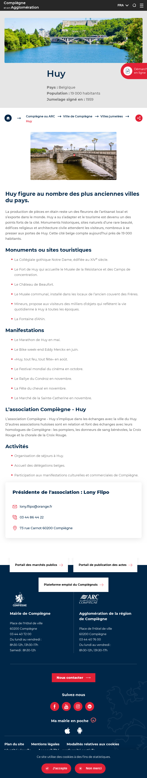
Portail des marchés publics (36, 565)
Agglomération (21, 5)
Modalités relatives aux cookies (93, 744)
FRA (121, 5)
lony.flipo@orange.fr (36, 507)
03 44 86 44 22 (32, 517)
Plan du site (14, 744)
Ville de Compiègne (77, 116)
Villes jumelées (111, 116)
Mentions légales (45, 744)
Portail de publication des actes (103, 565)
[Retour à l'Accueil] (15, 118)
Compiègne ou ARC (40, 116)
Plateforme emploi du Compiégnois (71, 584)
